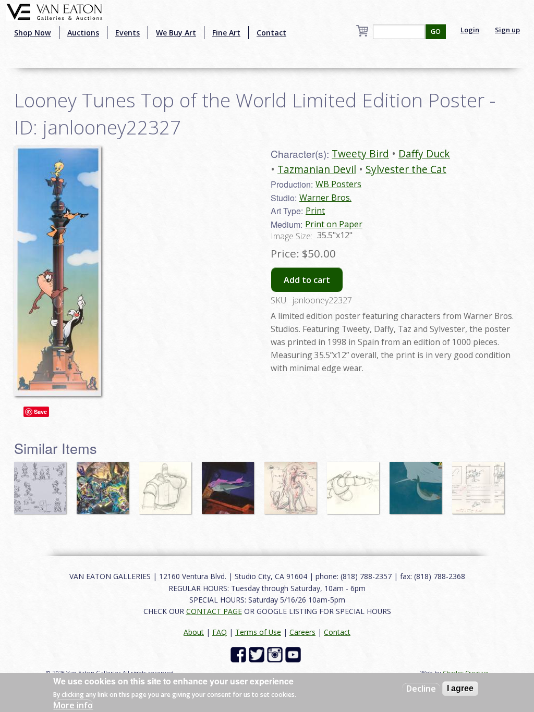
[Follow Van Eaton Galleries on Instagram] (276, 654)
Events (127, 33)
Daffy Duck (424, 153)
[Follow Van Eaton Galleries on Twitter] (258, 654)
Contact (271, 33)
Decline (421, 688)
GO (436, 31)
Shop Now (32, 33)
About (194, 632)
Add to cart (307, 280)
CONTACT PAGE (214, 611)
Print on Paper (333, 224)
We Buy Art (176, 33)
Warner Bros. (325, 197)
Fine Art (226, 33)
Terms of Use (258, 632)
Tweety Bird (360, 153)
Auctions (83, 33)
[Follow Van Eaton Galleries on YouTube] (294, 654)
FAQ (219, 632)
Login (469, 29)
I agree (460, 688)
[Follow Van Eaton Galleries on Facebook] (239, 654)
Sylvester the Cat (406, 169)
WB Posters (338, 184)
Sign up (507, 29)
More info (73, 705)
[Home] (54, 11)
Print (315, 210)
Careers (302, 632)
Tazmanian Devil (316, 169)
